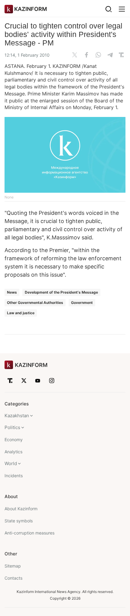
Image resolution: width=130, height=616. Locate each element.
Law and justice (20, 313)
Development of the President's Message (61, 292)
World (11, 463)
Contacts (13, 578)
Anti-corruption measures (29, 532)
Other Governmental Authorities (35, 302)
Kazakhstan (17, 415)
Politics (12, 427)
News (12, 292)
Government (82, 302)
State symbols (19, 520)
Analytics (13, 451)
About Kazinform (21, 508)
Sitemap (13, 565)
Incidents (14, 475)
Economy (14, 439)
